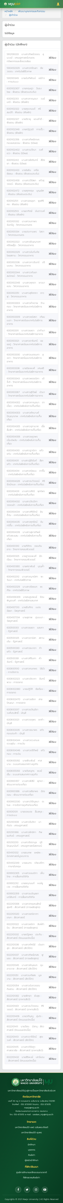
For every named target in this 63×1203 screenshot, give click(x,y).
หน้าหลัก (9, 11)
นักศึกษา (31, 1144)
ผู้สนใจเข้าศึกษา (31, 1160)
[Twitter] (27, 1190)
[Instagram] (36, 1190)
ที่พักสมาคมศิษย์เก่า (31, 1177)
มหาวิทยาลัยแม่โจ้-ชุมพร (31, 1132)
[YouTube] (45, 1190)
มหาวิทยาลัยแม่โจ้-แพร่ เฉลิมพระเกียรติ (31, 1127)
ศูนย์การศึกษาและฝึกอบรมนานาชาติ (31, 1172)
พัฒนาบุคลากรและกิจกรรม (31, 11)
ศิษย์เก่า (31, 1155)
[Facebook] (18, 1190)
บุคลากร (31, 1149)
